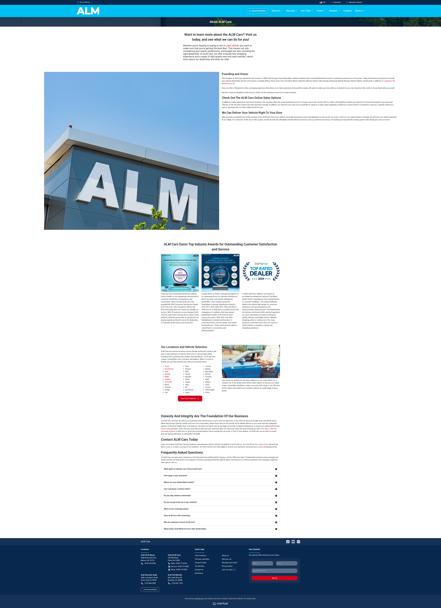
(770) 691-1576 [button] (177, 583)
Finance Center (200, 563)
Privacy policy (227, 566)
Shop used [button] (290, 11)
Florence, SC (230, 84)
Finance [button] (320, 11)
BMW (167, 377)
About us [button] (358, 11)
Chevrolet (168, 382)
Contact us (199, 570)
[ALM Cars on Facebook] (287, 541)
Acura (167, 366)
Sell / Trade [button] (305, 11)
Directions (199, 573)
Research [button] (333, 11)
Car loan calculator (202, 559)
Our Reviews (199, 566)
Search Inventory (259, 11)
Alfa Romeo (169, 369)
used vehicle (232, 45)
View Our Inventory (188, 398)
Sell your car (226, 559)
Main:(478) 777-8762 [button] (179, 563)
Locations (347, 11)
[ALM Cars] (88, 11)
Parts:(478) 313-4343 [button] (179, 570)
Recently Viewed (355, 2)
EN (324, 2)
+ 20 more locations (150, 589)
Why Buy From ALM (229, 563)
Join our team (227, 570)
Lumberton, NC (389, 81)
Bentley (167, 374)
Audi (166, 372)
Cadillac (168, 379)
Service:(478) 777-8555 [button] (180, 566)
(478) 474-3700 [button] (150, 563)
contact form (263, 444)
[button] (85, 2)
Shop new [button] (276, 11)
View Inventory (200, 556)
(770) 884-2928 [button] (150, 583)
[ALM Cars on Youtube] (292, 541)
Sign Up (274, 578)
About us (225, 556)
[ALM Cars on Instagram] (297, 541)
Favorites (337, 2)
